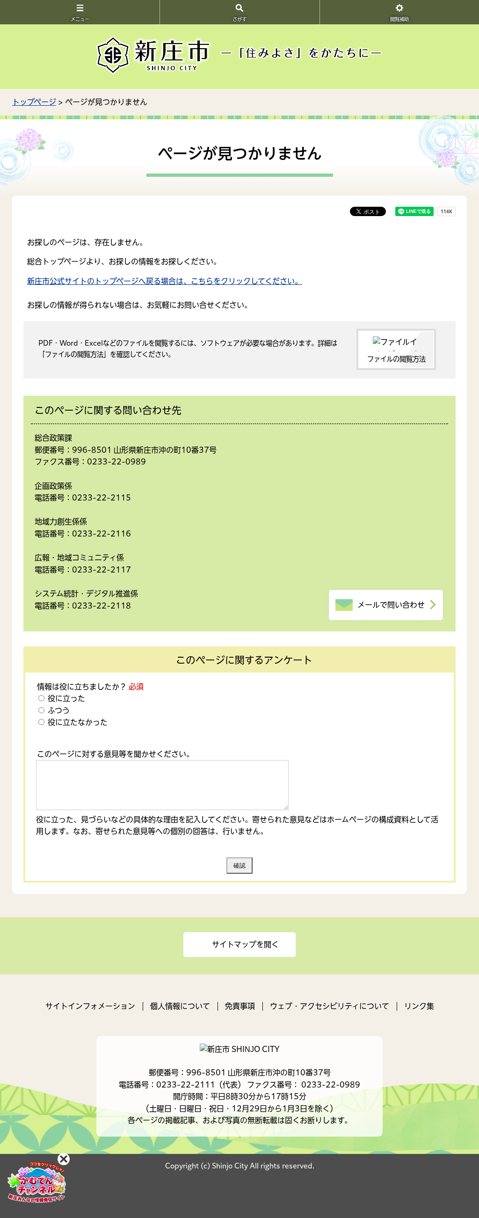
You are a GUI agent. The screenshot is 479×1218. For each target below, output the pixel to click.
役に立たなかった (77, 722)
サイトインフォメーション (90, 1006)
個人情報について (180, 1006)
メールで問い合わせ (391, 605)
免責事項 (240, 1006)
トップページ (34, 102)
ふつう (58, 710)
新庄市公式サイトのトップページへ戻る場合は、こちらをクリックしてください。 (164, 281)
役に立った (65, 698)
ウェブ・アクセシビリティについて (329, 1006)
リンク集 (419, 1006)
